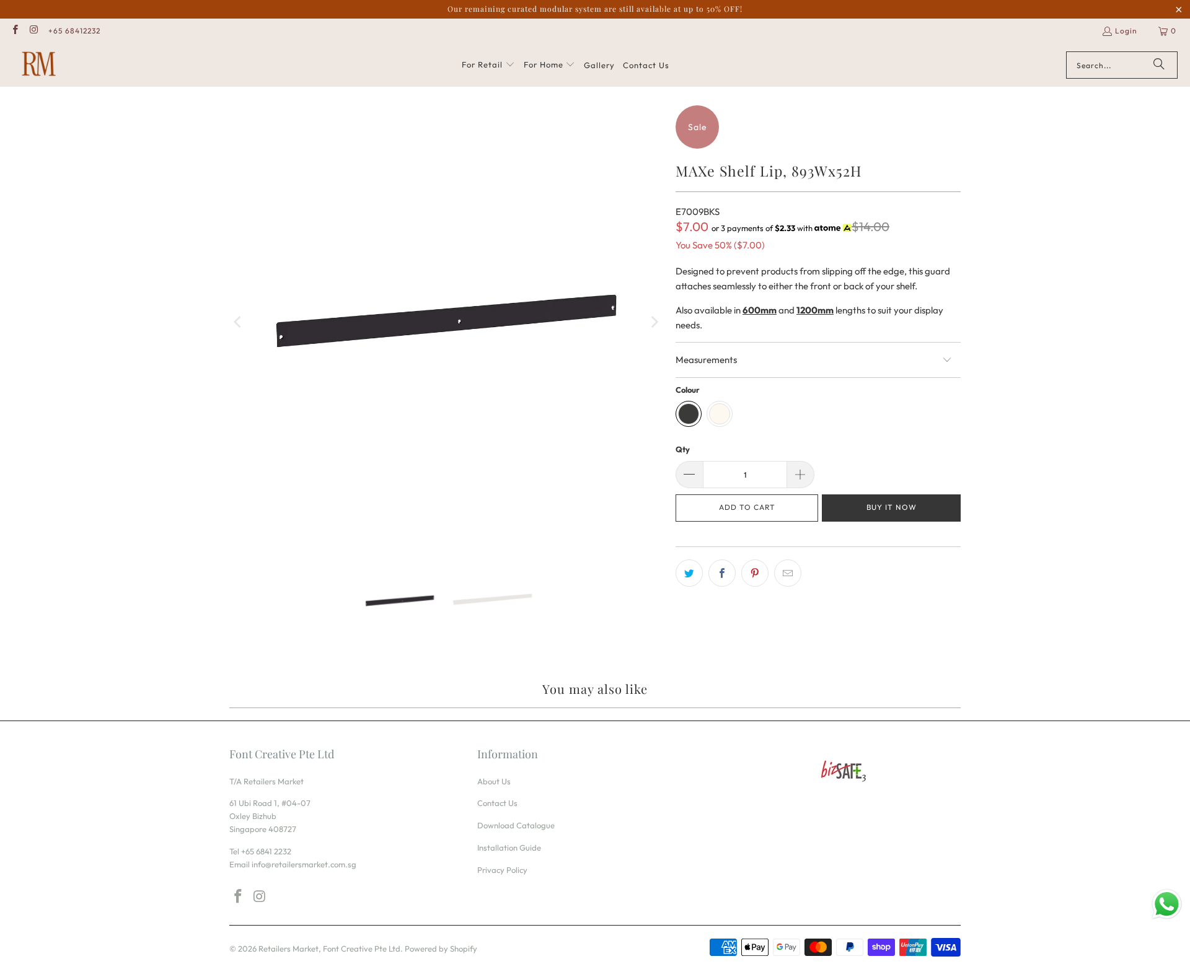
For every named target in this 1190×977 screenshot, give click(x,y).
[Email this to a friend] (787, 573)
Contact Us (497, 803)
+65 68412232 (74, 30)
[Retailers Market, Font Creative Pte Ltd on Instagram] (33, 30)
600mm (760, 310)
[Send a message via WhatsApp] (1167, 904)
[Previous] (239, 322)
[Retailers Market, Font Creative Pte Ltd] (38, 65)
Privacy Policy (502, 870)
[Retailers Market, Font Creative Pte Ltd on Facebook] (14, 30)
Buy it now (891, 507)
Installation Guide (509, 847)
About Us (494, 781)
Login (1126, 30)
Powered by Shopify (441, 948)
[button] (488, 65)
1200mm (815, 310)
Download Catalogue (516, 825)
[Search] (1159, 65)
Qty (683, 449)
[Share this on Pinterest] (755, 573)
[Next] (654, 322)
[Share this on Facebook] (722, 573)
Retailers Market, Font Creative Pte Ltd (329, 948)
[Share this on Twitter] (689, 573)
